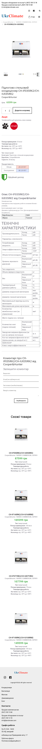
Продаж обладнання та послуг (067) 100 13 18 (19, 3)
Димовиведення (8, 698)
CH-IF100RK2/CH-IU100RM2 (21, 637)
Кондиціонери (7, 687)
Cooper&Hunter (8, 22)
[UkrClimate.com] (12, 17)
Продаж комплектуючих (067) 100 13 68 (17, 5)
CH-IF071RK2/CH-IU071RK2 (21, 576)
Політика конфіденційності (11, 741)
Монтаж (4, 694)
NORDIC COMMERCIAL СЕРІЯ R (26, 22)
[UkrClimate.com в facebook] (34, 11)
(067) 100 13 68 (7, 712)
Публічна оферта (8, 738)
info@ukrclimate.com (11, 7)
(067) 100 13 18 (7, 718)
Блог (3, 701)
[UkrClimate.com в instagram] (29, 11)
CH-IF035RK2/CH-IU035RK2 (14, 24)
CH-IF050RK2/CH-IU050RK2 (21, 453)
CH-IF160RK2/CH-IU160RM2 (21, 514)
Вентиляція (6, 691)
